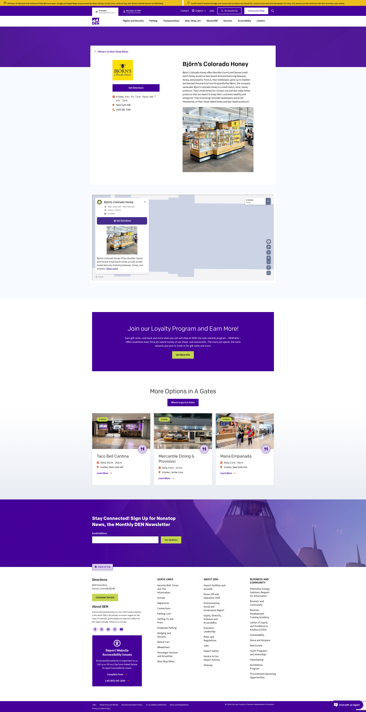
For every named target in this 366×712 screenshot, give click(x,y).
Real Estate (256, 645)
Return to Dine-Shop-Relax (113, 51)
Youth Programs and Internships (258, 652)
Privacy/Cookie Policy (101, 708)
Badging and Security (164, 635)
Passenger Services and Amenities (167, 654)
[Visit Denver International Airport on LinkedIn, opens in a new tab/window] (108, 629)
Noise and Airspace (260, 640)
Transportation (171, 21)
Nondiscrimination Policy (132, 704)
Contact (185, 11)
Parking (153, 21)
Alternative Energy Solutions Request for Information (260, 592)
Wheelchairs (163, 647)
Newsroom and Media (109, 704)
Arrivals (161, 598)
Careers (261, 21)
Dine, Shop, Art (193, 21)
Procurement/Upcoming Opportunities (263, 675)
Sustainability (257, 635)
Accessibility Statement (156, 704)
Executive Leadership (209, 629)
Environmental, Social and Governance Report (214, 606)
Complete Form (115, 674)
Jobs (211, 11)
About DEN (212, 21)
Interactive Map (256, 11)
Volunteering (256, 660)
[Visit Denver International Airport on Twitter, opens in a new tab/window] (101, 629)
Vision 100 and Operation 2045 (212, 596)
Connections (164, 608)
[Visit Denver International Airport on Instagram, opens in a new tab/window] (115, 629)
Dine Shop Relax (165, 661)
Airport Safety (211, 651)
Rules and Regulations (210, 638)
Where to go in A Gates (183, 402)
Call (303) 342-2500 (115, 681)
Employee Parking (167, 628)
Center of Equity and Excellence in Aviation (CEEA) (259, 626)
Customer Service (105, 597)
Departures (163, 603)
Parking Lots (164, 614)
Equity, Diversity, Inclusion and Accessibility (212, 619)
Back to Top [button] (104, 566)
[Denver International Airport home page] (106, 21)
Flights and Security (133, 21)
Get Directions (136, 88)
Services (227, 21)
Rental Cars (163, 642)
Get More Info (183, 355)
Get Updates (171, 539)
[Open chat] (347, 705)
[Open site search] (272, 10)
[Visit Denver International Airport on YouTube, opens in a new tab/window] (121, 629)
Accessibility (231, 11)
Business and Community (257, 603)
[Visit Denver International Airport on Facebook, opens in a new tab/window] (95, 629)
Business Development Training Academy (259, 613)
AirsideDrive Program (256, 666)
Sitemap (208, 665)
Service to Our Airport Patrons (212, 658)
